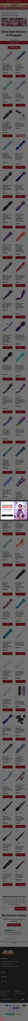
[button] (1, 1016)
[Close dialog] (26, 502)
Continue (7, 515)
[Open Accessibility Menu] (1, 1019)
